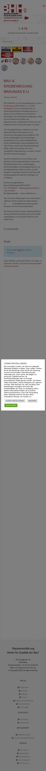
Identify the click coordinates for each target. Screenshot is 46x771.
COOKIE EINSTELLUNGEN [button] (15, 401)
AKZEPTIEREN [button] (11, 405)
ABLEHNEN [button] (32, 401)
